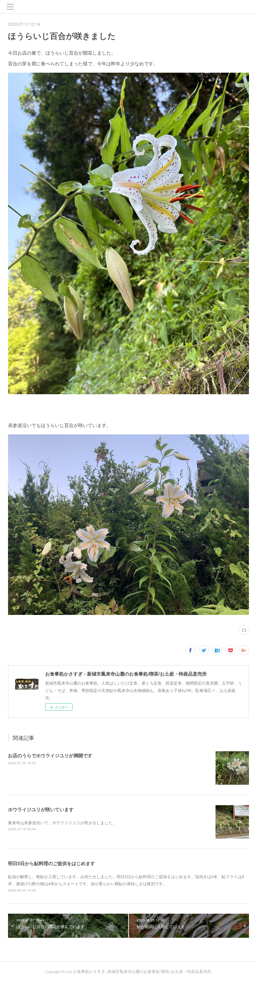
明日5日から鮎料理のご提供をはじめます (51, 863)
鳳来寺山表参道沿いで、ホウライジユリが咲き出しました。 (62, 822)
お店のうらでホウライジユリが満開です (50, 755)
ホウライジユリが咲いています (41, 809)
